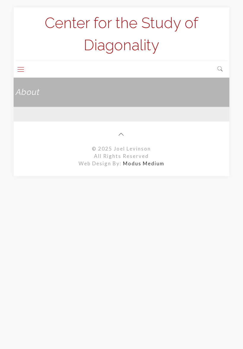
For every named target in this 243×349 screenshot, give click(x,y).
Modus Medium (143, 163)
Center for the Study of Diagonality (121, 34)
